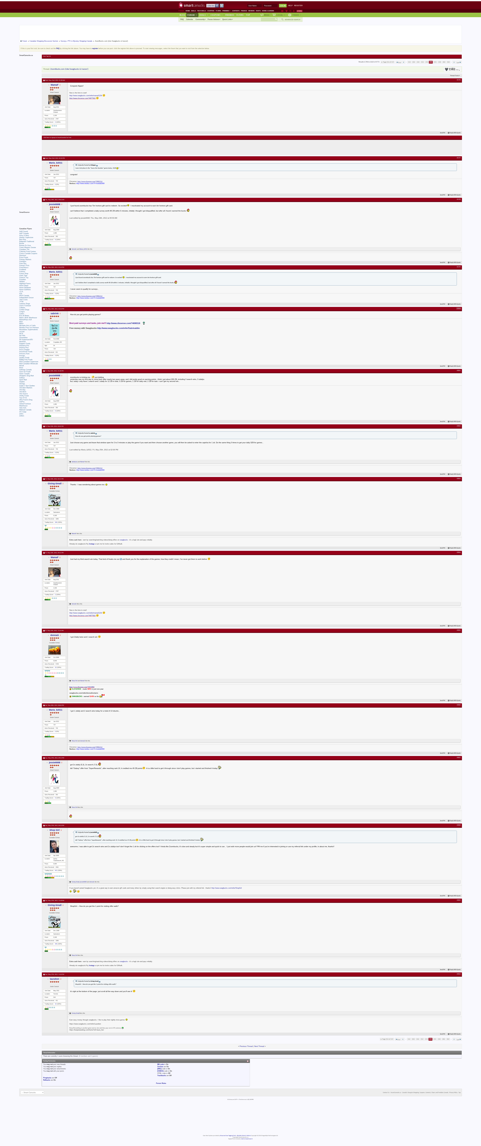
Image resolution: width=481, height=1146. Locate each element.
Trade (296, 15)
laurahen (54, 979)
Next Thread (259, 1046)
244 (418, 62)
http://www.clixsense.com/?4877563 (82, 98)
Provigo (22, 356)
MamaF (54, 85)
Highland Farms (25, 283)
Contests (235, 11)
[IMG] (159, 1069)
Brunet (21, 243)
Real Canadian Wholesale (28, 364)
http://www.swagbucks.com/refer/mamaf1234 (85, 96)
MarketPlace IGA (25, 320)
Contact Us (386, 1092)
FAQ (182, 19)
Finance (244, 11)
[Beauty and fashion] (286, 11)
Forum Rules (161, 1083)
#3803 (459, 478)
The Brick (22, 392)
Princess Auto (24, 354)
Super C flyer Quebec (27, 386)
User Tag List (47, 56)
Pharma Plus (24, 348)
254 (431, 62)
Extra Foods (23, 257)
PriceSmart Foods (25, 352)
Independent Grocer (26, 298)
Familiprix (22, 261)
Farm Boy (22, 263)
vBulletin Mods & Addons (244, 1135)
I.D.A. (21, 292)
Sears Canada (24, 374)
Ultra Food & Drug (25, 400)
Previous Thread (246, 1046)
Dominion (22, 255)
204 (413, 62)
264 (444, 62)
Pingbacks (47, 1078)
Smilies (160, 1067)
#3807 (459, 757)
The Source (23, 394)
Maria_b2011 (55, 163)
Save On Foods (25, 372)
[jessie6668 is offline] (54, 221)
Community (200, 19)
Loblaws (22, 308)
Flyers (218, 11)
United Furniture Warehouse (25, 405)
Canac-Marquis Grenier (27, 247)
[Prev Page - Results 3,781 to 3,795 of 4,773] (403, 62)
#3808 (459, 825)
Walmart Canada (25, 410)
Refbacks (46, 1080)
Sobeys (22, 378)
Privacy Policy (453, 1092)
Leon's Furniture (25, 306)
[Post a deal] (299, 11)
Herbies (22, 281)
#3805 (459, 630)
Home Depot (23, 285)
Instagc (92, 544)
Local (280, 15)
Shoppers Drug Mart (26, 376)
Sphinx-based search (247, 1139)
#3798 (459, 199)
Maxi (21, 322)
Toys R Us (23, 398)
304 (448, 62)
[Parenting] (294, 11)
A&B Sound (23, 231)
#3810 (459, 974)
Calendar (189, 19)
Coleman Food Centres (27, 251)
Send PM (442, 133)
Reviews (251, 11)
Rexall (21, 366)
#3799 (459, 267)
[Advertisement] (89, 147)
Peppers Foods (24, 344)
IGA (20, 294)
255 (435, 62)
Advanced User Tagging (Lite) (228, 1135)
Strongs (22, 384)
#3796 (459, 80)
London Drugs (24, 310)
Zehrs (21, 414)
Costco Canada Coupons (28, 253)
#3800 (459, 308)
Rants (258, 11)
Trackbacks (161, 1075)
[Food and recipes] (290, 11)
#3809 (459, 900)
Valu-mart (22, 408)
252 (422, 62)
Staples (22, 382)
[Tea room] (282, 11)
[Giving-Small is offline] (54, 500)
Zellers (21, 416)
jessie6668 (54, 204)
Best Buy (22, 239)
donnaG (74, 249)
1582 (453, 69)
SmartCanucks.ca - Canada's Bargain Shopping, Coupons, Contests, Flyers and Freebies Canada (419, 1092)
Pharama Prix (24, 346)
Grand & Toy (23, 277)
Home (188, 11)
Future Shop (23, 273)
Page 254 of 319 (388, 62)
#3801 (459, 370)
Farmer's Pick (24, 265)
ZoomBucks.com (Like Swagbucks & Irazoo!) (69, 69)
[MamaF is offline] (54, 99)
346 (56, 522)
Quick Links (227, 19)
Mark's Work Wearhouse (28, 318)
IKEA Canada (24, 296)
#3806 (459, 705)
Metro (21, 323)
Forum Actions (213, 19)
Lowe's (21, 314)
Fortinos (22, 271)
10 (55, 667)
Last (458, 62)
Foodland (22, 269)
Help (290, 6)
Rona (21, 368)
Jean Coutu (23, 300)
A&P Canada (24, 233)
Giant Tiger (23, 275)
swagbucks (124, 540)
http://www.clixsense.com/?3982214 (90, 181)
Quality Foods (24, 358)
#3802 (459, 426)
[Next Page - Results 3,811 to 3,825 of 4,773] (454, 62)
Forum (192, 15)
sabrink (55, 313)
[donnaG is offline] (54, 650)
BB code (160, 1064)
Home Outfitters (25, 290)
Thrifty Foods (24, 396)
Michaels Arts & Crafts (27, 325)
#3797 (459, 158)
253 (427, 62)
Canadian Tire (24, 249)
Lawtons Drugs (24, 304)
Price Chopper (24, 350)
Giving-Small (55, 483)
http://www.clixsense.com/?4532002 (81, 687)
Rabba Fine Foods (26, 360)
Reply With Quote (455, 133)
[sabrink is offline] (54, 330)
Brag (266, 15)
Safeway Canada (25, 370)
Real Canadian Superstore (28, 362)
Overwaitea (23, 338)
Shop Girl (74, 680)
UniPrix (22, 402)
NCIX (21, 334)
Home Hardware (25, 288)
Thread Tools (454, 75)
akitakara (74, 461)
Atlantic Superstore (26, 237)
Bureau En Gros (25, 245)
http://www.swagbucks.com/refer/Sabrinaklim (118, 328)
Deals (193, 11)
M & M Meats (24, 316)
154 (409, 62)
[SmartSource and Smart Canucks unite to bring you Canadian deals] (29, 218)
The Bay (22, 390)
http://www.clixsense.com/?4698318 (123, 323)
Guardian (22, 279)
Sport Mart (23, 380)
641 (56, 870)
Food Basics (23, 267)
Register (298, 6)
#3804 (459, 552)
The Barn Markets (25, 388)
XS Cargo (22, 412)
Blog (182, 15)
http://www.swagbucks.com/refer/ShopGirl (226, 888)
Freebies (226, 11)
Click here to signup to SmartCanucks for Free (57, 137)
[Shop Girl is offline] (54, 846)
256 (439, 62)
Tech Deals (201, 11)
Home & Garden (268, 11)
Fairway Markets (25, 259)
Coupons (210, 11)
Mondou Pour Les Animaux (29, 327)
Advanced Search (292, 19)
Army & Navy (24, 235)
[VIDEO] (160, 1071)
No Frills (22, 336)
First (399, 62)
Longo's (22, 312)
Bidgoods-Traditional (26, 241)
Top (248, 15)
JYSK (21, 302)
